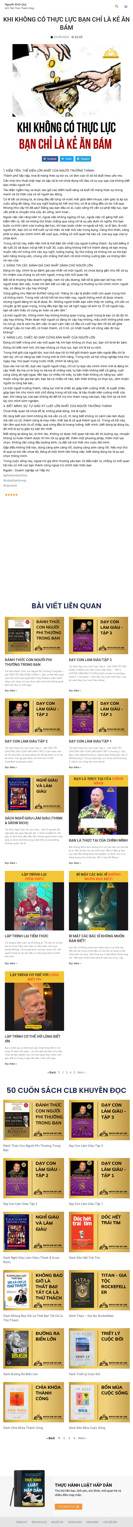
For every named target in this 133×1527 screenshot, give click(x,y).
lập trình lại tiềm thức (26, 936)
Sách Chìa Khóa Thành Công (23, 1428)
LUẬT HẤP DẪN (110, 1522)
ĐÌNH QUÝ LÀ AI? (39, 1522)
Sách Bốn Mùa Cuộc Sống (87, 1428)
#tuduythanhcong (14, 480)
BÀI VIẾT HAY (57, 1522)
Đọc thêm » (11, 690)
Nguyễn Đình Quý (15, 4)
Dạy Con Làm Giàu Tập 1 (90, 741)
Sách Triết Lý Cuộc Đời (84, 1374)
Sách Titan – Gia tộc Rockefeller (91, 1316)
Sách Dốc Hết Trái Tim (84, 1258)
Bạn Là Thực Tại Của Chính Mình (98, 840)
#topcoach (10, 485)
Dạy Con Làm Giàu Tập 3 (90, 660)
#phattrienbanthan (15, 475)
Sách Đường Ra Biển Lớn (20, 1374)
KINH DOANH (92, 1522)
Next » (82, 1072)
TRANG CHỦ (21, 1522)
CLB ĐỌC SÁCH (75, 1522)
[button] (50, 159)
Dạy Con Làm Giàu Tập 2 (26, 741)
